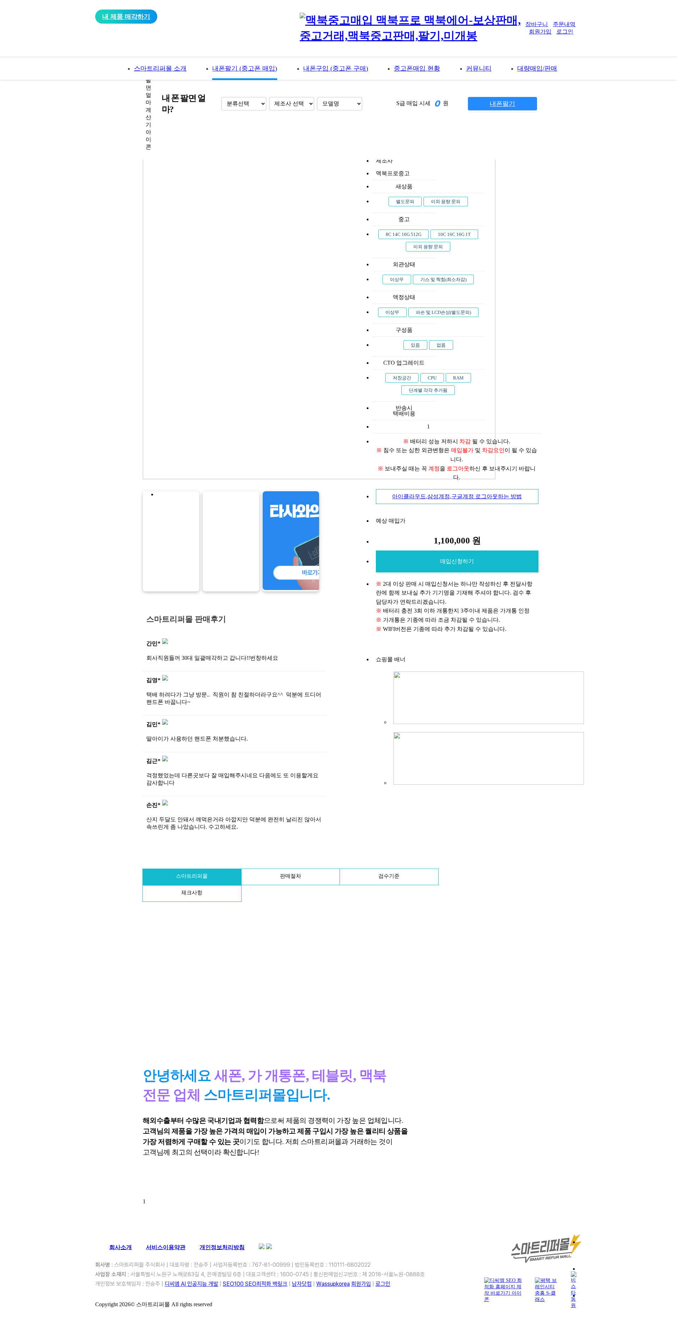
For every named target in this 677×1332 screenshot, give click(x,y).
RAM (458, 378)
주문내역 (564, 24)
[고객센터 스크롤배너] (622, 1250)
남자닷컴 (302, 1284)
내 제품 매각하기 (126, 16)
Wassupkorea (333, 1284)
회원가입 (540, 32)
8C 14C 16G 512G (403, 234)
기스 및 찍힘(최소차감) (443, 279)
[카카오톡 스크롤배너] (622, 1277)
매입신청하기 (457, 561)
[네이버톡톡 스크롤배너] (622, 1304)
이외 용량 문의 (446, 201)
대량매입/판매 (537, 68)
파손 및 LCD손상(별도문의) (443, 312)
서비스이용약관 (165, 1247)
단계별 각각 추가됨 (428, 390)
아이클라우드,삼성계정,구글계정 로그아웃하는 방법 (457, 496)
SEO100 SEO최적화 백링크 (255, 1284)
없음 (441, 345)
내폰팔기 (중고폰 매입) (244, 68)
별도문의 (405, 201)
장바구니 (536, 24)
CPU (432, 378)
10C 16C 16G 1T (454, 234)
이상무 (397, 279)
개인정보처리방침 (222, 1247)
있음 (415, 345)
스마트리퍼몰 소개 (160, 68)
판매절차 (290, 876)
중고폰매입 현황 (417, 68)
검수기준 (389, 876)
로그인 (564, 32)
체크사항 (191, 892)
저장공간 (402, 378)
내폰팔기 (502, 103)
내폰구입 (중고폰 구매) (335, 68)
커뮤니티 (479, 68)
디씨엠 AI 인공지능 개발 (191, 1284)
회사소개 (120, 1247)
